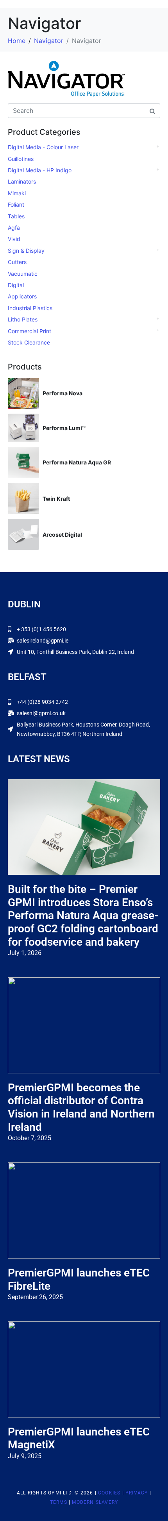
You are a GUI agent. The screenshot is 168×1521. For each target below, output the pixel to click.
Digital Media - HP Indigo (39, 170)
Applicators (22, 296)
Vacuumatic (23, 273)
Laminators (22, 181)
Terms (58, 1502)
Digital (16, 285)
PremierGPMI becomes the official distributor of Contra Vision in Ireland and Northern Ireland (81, 1107)
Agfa (14, 227)
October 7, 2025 (29, 1138)
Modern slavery (95, 1502)
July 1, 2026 (24, 953)
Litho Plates (23, 319)
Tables (16, 216)
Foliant (16, 204)
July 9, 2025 (24, 1456)
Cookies (109, 1493)
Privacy (136, 1493)
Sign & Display (26, 250)
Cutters (17, 262)
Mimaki (17, 193)
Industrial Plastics (30, 308)
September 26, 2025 (35, 1297)
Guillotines (21, 158)
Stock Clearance (29, 342)
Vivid (14, 239)
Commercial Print (29, 331)
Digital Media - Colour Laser (43, 147)
